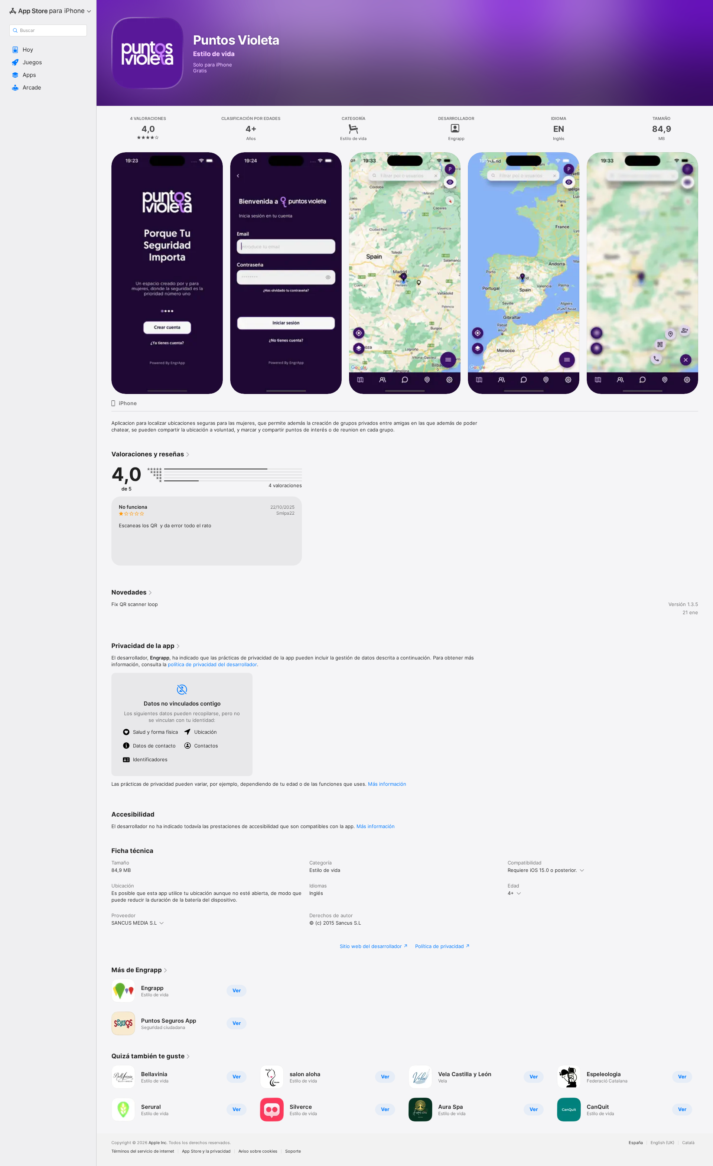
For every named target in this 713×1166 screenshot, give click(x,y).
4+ (511, 893)
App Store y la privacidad (206, 1151)
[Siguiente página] (705, 273)
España (636, 1143)
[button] (48, 49)
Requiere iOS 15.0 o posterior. (542, 870)
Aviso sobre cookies (257, 1151)
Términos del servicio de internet (142, 1151)
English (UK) (662, 1143)
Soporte (293, 1151)
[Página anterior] (104, 273)
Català (688, 1143)
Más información (387, 784)
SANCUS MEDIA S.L (134, 923)
